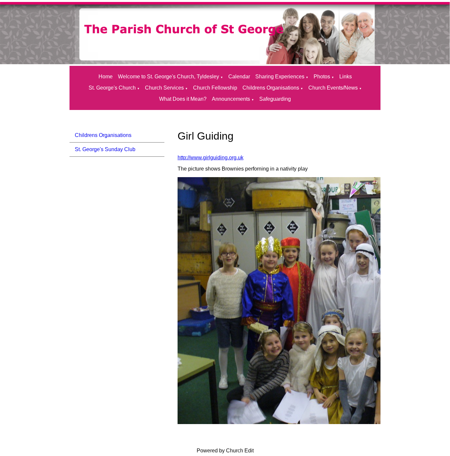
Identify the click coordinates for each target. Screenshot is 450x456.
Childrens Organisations (270, 88)
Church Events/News (333, 88)
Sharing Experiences (279, 76)
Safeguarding (275, 99)
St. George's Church (112, 88)
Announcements (231, 99)
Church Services (164, 88)
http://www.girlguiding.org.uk (210, 157)
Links (345, 76)
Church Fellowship (215, 88)
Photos (322, 76)
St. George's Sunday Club (105, 149)
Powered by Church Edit (225, 450)
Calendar (239, 76)
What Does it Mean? (183, 99)
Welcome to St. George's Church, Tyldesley (168, 76)
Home (105, 76)
